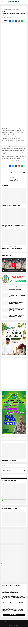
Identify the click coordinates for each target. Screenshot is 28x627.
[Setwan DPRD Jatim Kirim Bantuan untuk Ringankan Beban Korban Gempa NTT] (5, 310)
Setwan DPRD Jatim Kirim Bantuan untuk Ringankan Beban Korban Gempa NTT (16, 309)
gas (4, 17)
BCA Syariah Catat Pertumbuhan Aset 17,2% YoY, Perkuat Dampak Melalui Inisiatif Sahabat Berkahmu (13, 603)
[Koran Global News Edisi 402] (14, 451)
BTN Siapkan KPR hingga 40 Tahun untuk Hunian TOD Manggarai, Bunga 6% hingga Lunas (13, 591)
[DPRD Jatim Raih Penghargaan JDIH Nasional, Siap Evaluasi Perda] (5, 317)
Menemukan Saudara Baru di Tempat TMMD (14, 173)
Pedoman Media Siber (13, 625)
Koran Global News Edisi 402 (9, 460)
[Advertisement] (14, 373)
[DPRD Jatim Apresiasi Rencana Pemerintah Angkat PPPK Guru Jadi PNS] (5, 295)
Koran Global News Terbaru (10, 508)
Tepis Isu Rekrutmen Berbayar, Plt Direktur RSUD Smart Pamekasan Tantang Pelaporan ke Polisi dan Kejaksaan (13, 597)
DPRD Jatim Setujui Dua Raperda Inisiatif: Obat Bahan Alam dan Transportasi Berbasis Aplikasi (16, 288)
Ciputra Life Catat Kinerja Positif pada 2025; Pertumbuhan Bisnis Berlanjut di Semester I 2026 (13, 586)
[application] (14, 265)
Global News (12, 623)
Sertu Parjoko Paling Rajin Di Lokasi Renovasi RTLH (14, 180)
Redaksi (6, 623)
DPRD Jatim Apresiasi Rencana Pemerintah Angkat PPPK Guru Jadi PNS (17, 295)
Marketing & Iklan (18, 623)
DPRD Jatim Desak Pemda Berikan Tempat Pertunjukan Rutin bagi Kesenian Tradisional (16, 302)
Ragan (3, 11)
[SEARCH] (24, 470)
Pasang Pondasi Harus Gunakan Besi (11, 205)
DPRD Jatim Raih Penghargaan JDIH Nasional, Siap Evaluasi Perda (16, 316)
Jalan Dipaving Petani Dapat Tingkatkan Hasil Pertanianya (13, 226)
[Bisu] (22, 270)
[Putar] (3, 270)
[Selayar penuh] (24, 270)
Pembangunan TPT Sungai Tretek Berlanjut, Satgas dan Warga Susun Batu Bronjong (13, 247)
